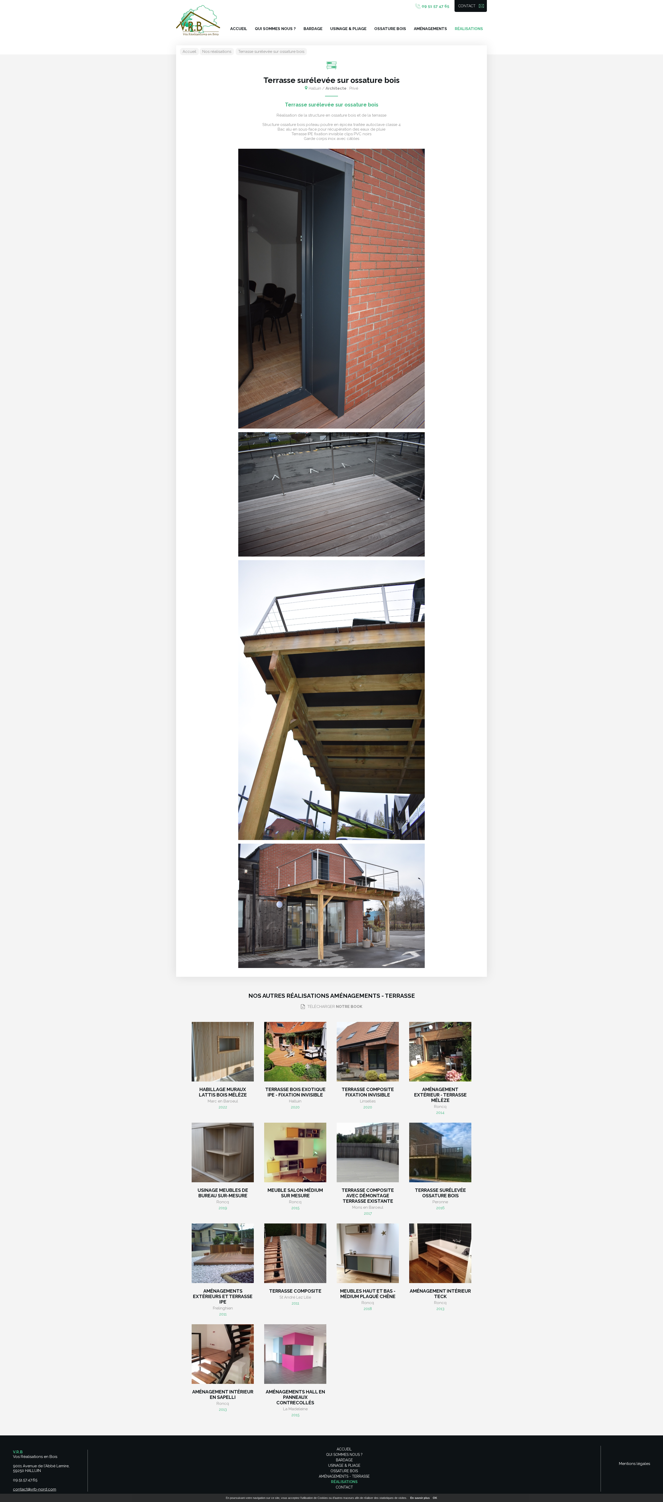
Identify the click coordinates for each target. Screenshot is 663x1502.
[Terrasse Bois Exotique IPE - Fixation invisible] (295, 1051)
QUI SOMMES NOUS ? (275, 28)
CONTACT (466, 6)
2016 (440, 1208)
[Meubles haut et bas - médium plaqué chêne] (368, 1253)
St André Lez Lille (295, 1297)
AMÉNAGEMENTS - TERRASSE (344, 1476)
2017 (368, 1213)
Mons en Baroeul (367, 1207)
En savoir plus (420, 1497)
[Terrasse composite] (295, 1253)
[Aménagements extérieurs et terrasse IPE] (223, 1253)
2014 (440, 1112)
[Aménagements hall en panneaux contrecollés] (295, 1354)
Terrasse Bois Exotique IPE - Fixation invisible (295, 1092)
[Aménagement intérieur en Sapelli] (223, 1354)
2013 (440, 1308)
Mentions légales (634, 1463)
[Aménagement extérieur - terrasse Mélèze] (440, 1051)
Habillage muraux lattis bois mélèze (223, 1092)
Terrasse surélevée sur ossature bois (271, 51)
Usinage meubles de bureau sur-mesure (223, 1192)
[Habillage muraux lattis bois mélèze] (223, 1051)
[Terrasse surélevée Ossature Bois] (440, 1152)
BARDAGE (313, 28)
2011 (223, 1314)
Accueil (189, 51)
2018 (368, 1308)
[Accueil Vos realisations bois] (198, 21)
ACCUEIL (238, 28)
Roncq (440, 1106)
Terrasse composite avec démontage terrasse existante (368, 1195)
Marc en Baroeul (223, 1101)
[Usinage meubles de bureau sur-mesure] (223, 1152)
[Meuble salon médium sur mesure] (295, 1152)
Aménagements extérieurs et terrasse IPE (223, 1296)
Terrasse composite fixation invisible (368, 1092)
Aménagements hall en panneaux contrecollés (295, 1397)
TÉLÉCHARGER (334, 1006)
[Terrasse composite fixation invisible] (368, 1051)
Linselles (368, 1101)
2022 (223, 1107)
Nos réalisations (216, 51)
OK (435, 1497)
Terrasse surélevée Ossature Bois (440, 1192)
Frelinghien (223, 1308)
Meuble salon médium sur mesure (295, 1192)
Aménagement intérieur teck (440, 1293)
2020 (295, 1107)
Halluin (295, 1101)
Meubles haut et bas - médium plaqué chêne (367, 1293)
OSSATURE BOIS (390, 28)
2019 (223, 1208)
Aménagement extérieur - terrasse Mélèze (440, 1095)
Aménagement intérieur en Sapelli (222, 1394)
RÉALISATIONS (469, 28)
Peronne (440, 1202)
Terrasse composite (295, 1291)
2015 (295, 1208)
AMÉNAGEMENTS (430, 28)
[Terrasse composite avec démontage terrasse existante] (368, 1152)
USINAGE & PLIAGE (348, 28)
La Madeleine (295, 1409)
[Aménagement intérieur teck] (440, 1253)
